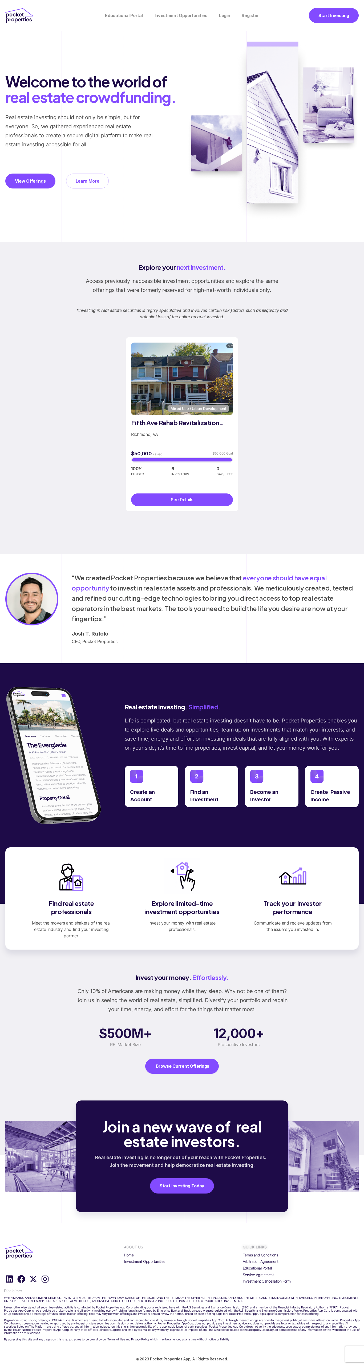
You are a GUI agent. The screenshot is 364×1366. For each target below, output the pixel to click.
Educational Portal (124, 15)
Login (224, 15)
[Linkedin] (9, 1279)
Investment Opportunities (181, 15)
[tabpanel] (182, 424)
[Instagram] (45, 1279)
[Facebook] (21, 1279)
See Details (182, 499)
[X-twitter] (33, 1279)
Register (250, 15)
